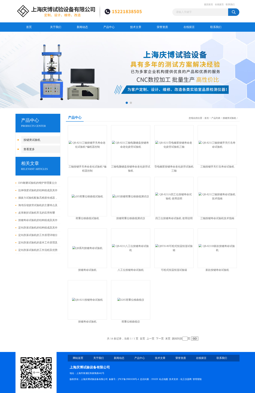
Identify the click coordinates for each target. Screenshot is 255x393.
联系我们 (230, 4)
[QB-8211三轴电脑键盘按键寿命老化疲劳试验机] (130, 144)
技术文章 (135, 27)
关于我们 (55, 27)
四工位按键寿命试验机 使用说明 (174, 218)
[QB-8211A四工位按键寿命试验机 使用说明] (174, 196)
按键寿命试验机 (87, 270)
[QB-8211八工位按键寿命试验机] (130, 248)
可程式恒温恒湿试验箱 (174, 270)
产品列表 (215, 118)
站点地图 (163, 379)
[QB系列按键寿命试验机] (87, 248)
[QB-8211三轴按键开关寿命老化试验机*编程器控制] (87, 144)
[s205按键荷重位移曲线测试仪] (130, 196)
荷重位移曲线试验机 (87, 218)
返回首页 (208, 4)
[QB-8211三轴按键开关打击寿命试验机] (217, 144)
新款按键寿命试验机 (217, 270)
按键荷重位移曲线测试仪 (130, 218)
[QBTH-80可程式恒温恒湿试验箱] (174, 248)
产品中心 (109, 27)
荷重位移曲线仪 (131, 321)
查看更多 (29, 149)
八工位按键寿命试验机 (131, 270)
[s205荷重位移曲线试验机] (87, 196)
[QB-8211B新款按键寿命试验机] (217, 248)
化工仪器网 (186, 379)
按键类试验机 (32, 139)
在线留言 (219, 4)
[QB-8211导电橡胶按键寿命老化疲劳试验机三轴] (174, 144)
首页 (29, 27)
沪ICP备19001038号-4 (128, 379)
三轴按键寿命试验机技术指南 (217, 218)
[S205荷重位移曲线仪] (130, 299)
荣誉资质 (162, 27)
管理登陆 (197, 379)
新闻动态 (82, 27)
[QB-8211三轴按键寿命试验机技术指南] (217, 196)
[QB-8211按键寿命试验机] (87, 299)
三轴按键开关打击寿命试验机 (217, 166)
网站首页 (78, 358)
